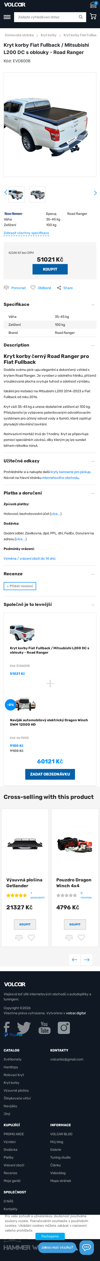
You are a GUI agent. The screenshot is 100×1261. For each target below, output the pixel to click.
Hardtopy (11, 1067)
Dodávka (10, 1150)
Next (95, 195)
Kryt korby (49, 35)
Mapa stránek (60, 1181)
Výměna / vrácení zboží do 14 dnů (30, 559)
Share (68, 288)
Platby (9, 1157)
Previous (74, 959)
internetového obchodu (60, 478)
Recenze (10, 1173)
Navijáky (10, 1106)
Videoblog (58, 1173)
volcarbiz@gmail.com (66, 1059)
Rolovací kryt (14, 1075)
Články (55, 1165)
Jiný (7, 1114)
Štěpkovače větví (17, 1098)
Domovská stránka (19, 35)
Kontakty (10, 1209)
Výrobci (10, 1142)
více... (55, 514)
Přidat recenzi (20, 586)
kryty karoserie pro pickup (70, 472)
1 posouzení (37, 895)
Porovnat (18, 288)
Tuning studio (60, 1157)
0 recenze (86, 895)
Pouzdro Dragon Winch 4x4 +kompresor (74, 885)
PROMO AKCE (14, 1134)
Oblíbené (44, 288)
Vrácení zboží (14, 1165)
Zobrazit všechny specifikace (26, 233)
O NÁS (8, 1201)
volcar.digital (76, 1013)
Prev (6, 194)
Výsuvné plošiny (16, 1090)
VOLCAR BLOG (61, 1134)
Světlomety (13, 1059)
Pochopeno (50, 1236)
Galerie (55, 1150)
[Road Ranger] (13, 214)
